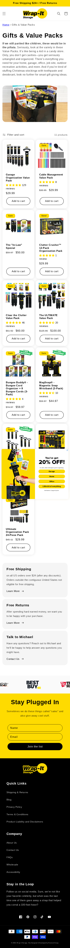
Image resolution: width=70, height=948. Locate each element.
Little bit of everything (52, 486)
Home (51, 476)
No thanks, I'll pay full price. (51, 490)
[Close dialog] (67, 450)
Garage (52, 471)
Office (51, 481)
